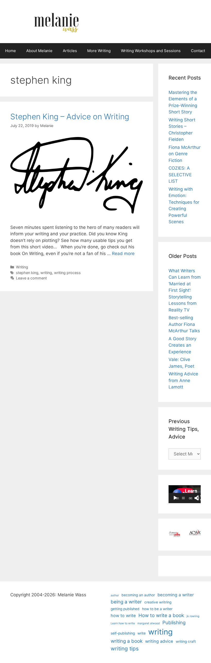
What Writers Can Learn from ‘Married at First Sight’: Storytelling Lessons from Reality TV (185, 290)
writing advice (159, 641)
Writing (22, 267)
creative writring (157, 602)
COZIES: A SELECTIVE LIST (180, 174)
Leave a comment (31, 278)
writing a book (127, 641)
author (115, 595)
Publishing (174, 623)
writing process (67, 272)
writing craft (186, 641)
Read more (123, 253)
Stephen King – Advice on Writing (69, 116)
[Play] (175, 498)
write (141, 633)
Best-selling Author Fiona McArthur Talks (184, 324)
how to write (123, 615)
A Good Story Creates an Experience (182, 345)
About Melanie (39, 50)
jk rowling (193, 616)
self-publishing (123, 633)
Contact (198, 50)
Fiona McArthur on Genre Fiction (184, 154)
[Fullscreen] (199, 498)
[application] (185, 494)
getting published (125, 609)
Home (10, 50)
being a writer (126, 602)
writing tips (125, 648)
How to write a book (161, 615)
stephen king (27, 272)
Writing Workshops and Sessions (151, 50)
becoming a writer (175, 594)
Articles (70, 50)
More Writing (99, 50)
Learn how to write (123, 623)
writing (46, 272)
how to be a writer (157, 609)
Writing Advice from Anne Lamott (183, 380)
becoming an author (138, 595)
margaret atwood (148, 623)
